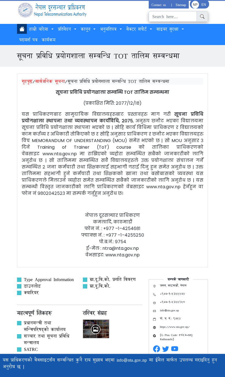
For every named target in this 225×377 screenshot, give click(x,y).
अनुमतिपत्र (109, 29)
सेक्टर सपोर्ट (137, 29)
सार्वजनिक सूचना (50, 81)
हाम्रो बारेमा (39, 29)
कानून (86, 29)
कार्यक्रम (48, 39)
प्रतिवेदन (65, 29)
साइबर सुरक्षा (168, 29)
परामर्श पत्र (28, 39)
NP (195, 5)
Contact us (159, 4)
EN (203, 5)
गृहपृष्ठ (27, 81)
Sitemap (181, 4)
